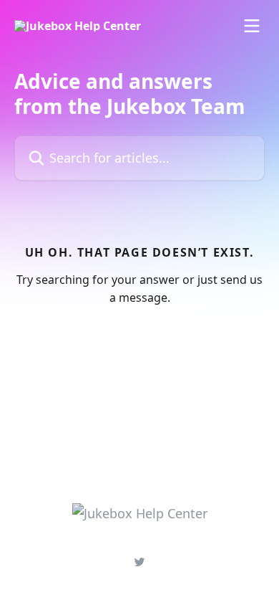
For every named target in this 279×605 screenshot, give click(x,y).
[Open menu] (252, 25)
